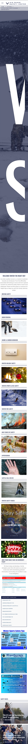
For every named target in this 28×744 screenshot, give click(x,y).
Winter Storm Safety (6, 622)
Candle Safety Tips (6, 600)
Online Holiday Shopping (7, 608)
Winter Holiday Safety (7, 625)
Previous (3, 521)
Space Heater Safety (6, 619)
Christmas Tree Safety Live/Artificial (10, 605)
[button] (2, 3)
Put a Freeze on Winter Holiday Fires (10, 614)
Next (24, 521)
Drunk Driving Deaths (6, 611)
